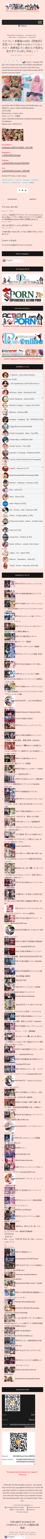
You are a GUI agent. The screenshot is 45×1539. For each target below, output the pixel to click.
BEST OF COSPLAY (28, 1534)
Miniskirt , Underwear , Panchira (22, 37)
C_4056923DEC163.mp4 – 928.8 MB (16, 171)
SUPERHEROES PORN (15, 1507)
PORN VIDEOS (34, 1507)
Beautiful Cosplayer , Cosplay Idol (21, 35)
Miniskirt (6, 182)
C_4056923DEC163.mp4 (11, 155)
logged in (14, 245)
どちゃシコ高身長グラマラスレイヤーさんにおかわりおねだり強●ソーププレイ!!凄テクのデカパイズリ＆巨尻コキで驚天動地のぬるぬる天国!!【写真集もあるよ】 (22, 217)
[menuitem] (22, 374)
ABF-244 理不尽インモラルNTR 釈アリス (17, 225)
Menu (23, 26)
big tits (19, 180)
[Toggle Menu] (40, 22)
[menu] (22, 470)
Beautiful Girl (8, 180)
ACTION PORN (18, 1509)
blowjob (26, 180)
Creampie (35, 180)
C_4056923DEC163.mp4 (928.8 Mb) (15, 163)
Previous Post (12, 199)
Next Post (33, 199)
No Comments (29, 55)
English (9, 260)
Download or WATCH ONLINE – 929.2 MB (17, 147)
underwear (16, 182)
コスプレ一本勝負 (28, 182)
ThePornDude (22, 1512)
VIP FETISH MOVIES (22, 1505)
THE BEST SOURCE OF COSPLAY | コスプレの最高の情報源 (22, 1524)
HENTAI (31, 1509)
